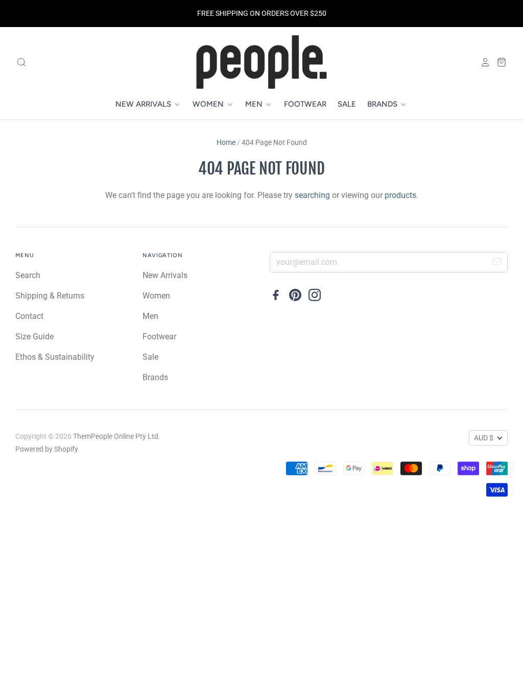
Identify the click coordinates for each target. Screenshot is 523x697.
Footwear (305, 104)
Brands (383, 104)
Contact (29, 316)
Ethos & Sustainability (54, 357)
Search (27, 275)
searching (312, 195)
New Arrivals (144, 104)
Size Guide (34, 336)
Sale (347, 104)
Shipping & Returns (49, 296)
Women (209, 104)
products (400, 195)
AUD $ (483, 438)
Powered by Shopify (46, 449)
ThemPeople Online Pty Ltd (115, 436)
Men (255, 104)
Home (226, 142)
